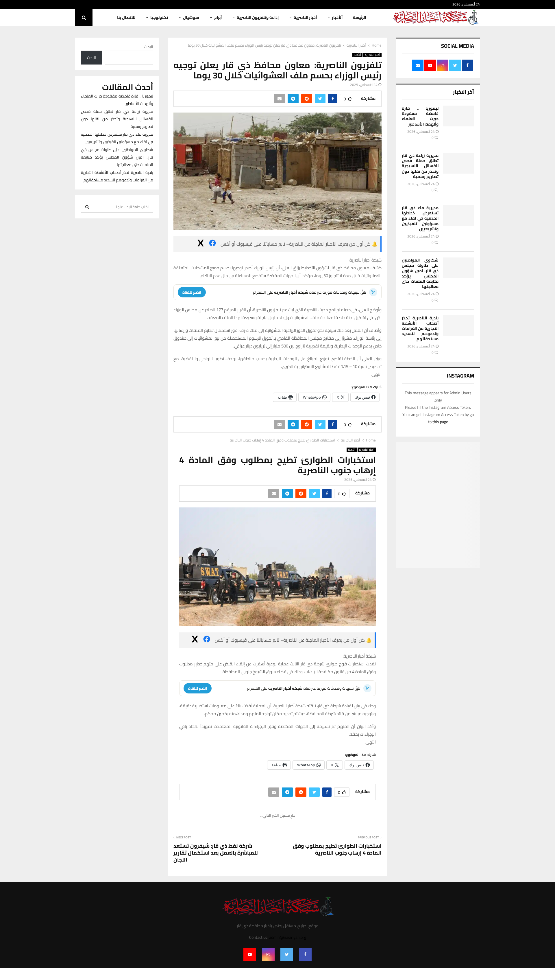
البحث (148, 47)
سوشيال (191, 17)
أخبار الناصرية (305, 17)
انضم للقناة (191, 292)
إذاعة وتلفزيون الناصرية (258, 17)
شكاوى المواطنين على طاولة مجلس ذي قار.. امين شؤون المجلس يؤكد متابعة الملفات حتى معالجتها (420, 273)
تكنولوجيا (159, 17)
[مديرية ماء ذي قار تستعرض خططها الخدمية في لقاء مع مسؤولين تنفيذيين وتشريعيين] (458, 215)
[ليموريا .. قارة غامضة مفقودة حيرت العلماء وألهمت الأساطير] (458, 116)
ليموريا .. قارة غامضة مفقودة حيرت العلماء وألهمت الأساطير (420, 116)
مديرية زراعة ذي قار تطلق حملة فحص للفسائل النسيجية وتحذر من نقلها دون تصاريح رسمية (420, 166)
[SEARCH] (87, 207)
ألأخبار (337, 17)
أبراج (218, 17)
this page (440, 422)
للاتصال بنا (126, 17)
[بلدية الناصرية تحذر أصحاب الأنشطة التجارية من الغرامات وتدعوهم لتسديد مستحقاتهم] (458, 325)
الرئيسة (359, 17)
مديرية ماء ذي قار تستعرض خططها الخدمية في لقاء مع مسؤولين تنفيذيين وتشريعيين (420, 218)
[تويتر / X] (200, 244)
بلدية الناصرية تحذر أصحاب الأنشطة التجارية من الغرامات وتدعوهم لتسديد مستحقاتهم (420, 328)
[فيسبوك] (212, 244)
